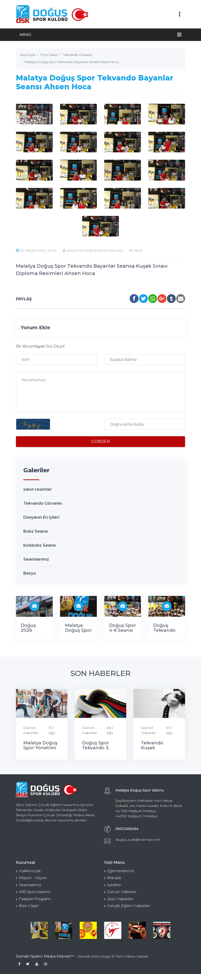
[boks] (137, 930)
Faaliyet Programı (34, 898)
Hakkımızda (29, 871)
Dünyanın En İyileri (41, 517)
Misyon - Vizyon (33, 877)
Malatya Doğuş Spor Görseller (78, 630)
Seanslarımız (36, 559)
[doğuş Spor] (63, 930)
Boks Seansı (35, 531)
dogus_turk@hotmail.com (137, 839)
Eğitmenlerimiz (120, 871)
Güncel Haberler (30, 730)
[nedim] (39, 930)
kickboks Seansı (39, 545)
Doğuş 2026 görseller (31, 630)
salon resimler (37, 489)
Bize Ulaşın (29, 905)
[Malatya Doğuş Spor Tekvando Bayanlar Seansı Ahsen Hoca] (34, 114)
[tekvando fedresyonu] (112, 930)
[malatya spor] (88, 930)
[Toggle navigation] (179, 14)
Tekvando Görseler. (43, 503)
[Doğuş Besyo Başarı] (161, 930)
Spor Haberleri (120, 898)
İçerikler (114, 884)
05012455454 (126, 829)
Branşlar (114, 877)
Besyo (29, 573)
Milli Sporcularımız (35, 891)
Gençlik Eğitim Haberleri (128, 905)
